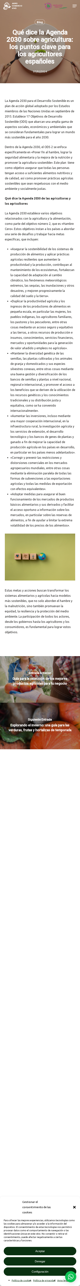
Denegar (40, 1261)
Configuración (40, 1271)
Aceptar (40, 1251)
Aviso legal (62, 1280)
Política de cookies (21, 1280)
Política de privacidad (44, 1280)
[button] (74, 1207)
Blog (40, 22)
